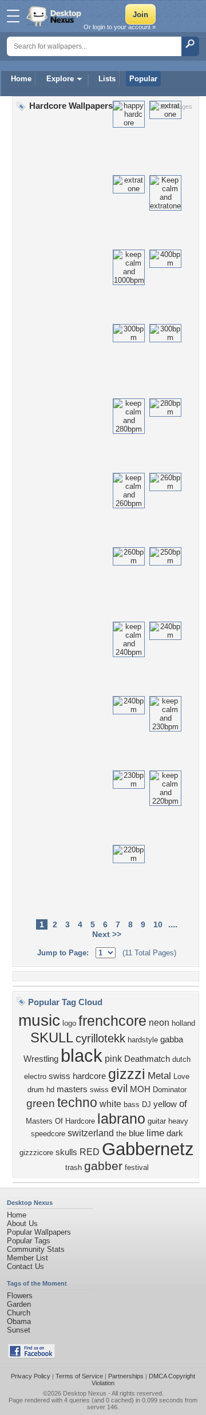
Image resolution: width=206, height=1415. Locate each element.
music (39, 1020)
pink (113, 1059)
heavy (178, 1121)
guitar (157, 1121)
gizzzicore (36, 1152)
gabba (171, 1039)
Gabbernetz (148, 1149)
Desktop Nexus (84, 1393)
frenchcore (112, 1021)
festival (137, 1167)
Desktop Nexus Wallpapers (55, 16)
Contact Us (25, 1266)
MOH (140, 1089)
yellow (165, 1104)
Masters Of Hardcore (60, 1121)
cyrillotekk (100, 1038)
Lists (107, 78)
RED (90, 1152)
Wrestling (40, 1059)
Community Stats (36, 1249)
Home (21, 78)
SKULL (51, 1037)
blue (136, 1133)
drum (35, 1089)
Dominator (170, 1089)
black (81, 1055)
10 (158, 924)
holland (183, 1023)
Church (18, 1313)
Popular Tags (28, 1240)
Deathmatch (147, 1059)
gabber (103, 1166)
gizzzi (126, 1074)
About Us (22, 1223)
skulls (66, 1152)
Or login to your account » (120, 26)
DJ (146, 1104)
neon (159, 1022)
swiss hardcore (77, 1076)
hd (50, 1089)
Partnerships (126, 1376)
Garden (19, 1304)
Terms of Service (79, 1376)
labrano (121, 1118)
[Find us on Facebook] (31, 1355)
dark (175, 1133)
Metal (159, 1075)
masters (72, 1089)
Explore (60, 78)
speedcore (48, 1133)
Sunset (18, 1330)
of (183, 1103)
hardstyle (143, 1039)
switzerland (91, 1133)
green (40, 1103)
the (121, 1133)
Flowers (20, 1295)
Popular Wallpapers (39, 1232)
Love (181, 1076)
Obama (19, 1321)
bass (132, 1104)
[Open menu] (13, 16)
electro (35, 1076)
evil (119, 1088)
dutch (181, 1059)
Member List (27, 1258)
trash (73, 1167)
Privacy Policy (30, 1376)
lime (155, 1133)
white (110, 1104)
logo (69, 1023)
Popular (143, 78)
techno (77, 1102)
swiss (99, 1089)
